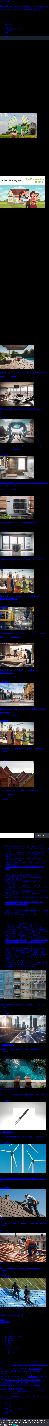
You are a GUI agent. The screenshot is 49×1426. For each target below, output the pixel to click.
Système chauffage (15, 526)
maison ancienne (4, 1382)
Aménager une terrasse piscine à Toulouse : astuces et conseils (23, 372)
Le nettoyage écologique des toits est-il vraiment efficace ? (22, 790)
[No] (17, 1425)
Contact (7, 33)
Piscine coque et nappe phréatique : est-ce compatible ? (23, 1094)
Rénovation (9, 26)
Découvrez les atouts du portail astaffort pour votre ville (21, 446)
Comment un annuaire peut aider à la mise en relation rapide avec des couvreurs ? (22, 1314)
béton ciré (36, 1362)
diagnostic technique (21, 1371)
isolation (32, 1376)
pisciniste (15, 1385)
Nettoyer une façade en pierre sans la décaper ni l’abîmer (25, 846)
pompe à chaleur (16, 1388)
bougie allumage (28, 1361)
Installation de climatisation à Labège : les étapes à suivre (21, 559)
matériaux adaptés (14, 1382)
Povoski (2, 376)
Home (7, 22)
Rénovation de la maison (9, 1391)
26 (23, 1324)
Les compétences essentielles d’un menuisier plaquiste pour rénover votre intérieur (24, 924)
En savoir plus (5, 1014)
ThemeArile (4, 1418)
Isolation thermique (15, 1379)
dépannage (31, 1371)
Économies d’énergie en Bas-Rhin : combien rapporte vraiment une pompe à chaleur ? (24, 907)
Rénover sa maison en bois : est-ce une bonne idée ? (26, 965)
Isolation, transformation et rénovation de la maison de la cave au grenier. (24, 7)
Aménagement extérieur (13, 28)
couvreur (35, 1368)
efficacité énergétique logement (17, 1373)
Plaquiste (26, 1385)
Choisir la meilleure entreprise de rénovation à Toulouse (20, 409)
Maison (43, 1379)
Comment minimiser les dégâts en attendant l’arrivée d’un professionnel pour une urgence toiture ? (26, 942)
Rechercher (4, 832)
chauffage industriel (18, 1365)
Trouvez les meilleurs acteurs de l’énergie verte (21, 875)
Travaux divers (15, 715)
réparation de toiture (17, 1393)
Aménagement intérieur (13, 1336)
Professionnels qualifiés (38, 1389)
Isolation (8, 24)
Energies (12, 602)
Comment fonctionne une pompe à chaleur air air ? (18, 522)
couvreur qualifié (8, 1371)
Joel (1, 602)
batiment (21, 1361)
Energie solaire (10, 1340)
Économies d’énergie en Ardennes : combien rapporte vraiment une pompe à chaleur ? (24, 903)
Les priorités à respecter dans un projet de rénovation (23, 885)
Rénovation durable (25, 1391)
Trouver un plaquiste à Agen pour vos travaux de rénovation (26, 914)
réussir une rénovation (30, 1393)
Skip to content (5, 1)
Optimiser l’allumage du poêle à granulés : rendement (22, 1136)
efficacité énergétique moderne (34, 1373)
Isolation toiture (33, 1379)
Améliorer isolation (13, 1361)
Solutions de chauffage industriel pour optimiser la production (23, 633)
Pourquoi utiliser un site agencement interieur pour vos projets (27, 852)
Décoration (9, 30)
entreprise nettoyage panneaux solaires (14, 1377)
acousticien (4, 1362)
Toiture (15, 794)
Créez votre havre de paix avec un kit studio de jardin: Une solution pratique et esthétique (26, 932)
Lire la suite (4, 381)
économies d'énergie (38, 1396)
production (29, 1389)
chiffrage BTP (27, 1365)
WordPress (27, 1416)
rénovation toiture (4, 1393)
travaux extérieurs (24, 1396)
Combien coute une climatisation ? (26, 950)
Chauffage (6, 1364)
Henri (1, 637)
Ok (14, 1425)
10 (5, 822)
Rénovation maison (38, 1391)
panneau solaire (24, 1382)
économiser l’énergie (5, 1398)
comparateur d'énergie (21, 1369)
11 (5, 824)
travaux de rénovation (13, 1396)
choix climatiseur (36, 1365)
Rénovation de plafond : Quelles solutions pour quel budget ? (27, 891)
